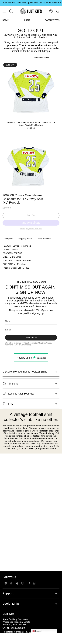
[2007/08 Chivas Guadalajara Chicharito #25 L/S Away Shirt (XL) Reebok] (31, 90)
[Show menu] (4, 11)
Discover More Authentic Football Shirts (25, 371)
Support (8, 593)
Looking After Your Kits (21, 393)
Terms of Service (20, 345)
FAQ (10, 403)
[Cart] (57, 11)
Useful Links (11, 603)
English (38, 631)
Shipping (13, 383)
